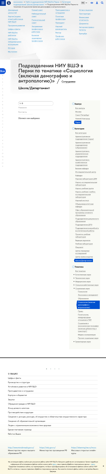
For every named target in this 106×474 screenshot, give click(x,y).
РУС (83, 3)
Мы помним (12, 51)
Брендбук (83, 33)
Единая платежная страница (19, 429)
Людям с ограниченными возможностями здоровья (29, 425)
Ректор (58, 32)
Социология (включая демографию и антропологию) (86, 304)
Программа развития (16, 25)
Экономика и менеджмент (88, 295)
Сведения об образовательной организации (26, 421)
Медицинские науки (83, 281)
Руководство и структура (19, 382)
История (11, 48)
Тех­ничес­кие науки (82, 278)
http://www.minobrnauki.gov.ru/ (21, 447)
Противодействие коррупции (20, 412)
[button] (46, 369)
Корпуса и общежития (17, 395)
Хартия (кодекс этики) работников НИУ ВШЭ (15, 19)
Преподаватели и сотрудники (20, 391)
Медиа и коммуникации (87, 334)
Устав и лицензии (86, 10)
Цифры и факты (14, 29)
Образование (83, 298)
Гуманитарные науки (83, 341)
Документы (83, 23)
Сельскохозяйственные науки (87, 285)
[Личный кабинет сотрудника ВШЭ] (97, 3)
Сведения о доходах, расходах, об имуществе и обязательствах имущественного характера (47, 416)
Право (80, 311)
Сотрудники (68, 81)
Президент (60, 23)
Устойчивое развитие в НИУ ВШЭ (22, 386)
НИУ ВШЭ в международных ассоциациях (14, 41)
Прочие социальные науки (88, 338)
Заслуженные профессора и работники (37, 29)
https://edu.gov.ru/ (48, 447)
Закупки (11, 399)
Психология (82, 291)
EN (86, 3)
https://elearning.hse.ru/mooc (83, 447)
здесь (54, 464)
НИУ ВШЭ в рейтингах (12, 33)
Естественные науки (83, 274)
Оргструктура (84, 13)
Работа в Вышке (14, 434)
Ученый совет (37, 10)
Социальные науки (82, 288)
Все (2, 71)
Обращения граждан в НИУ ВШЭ (21, 404)
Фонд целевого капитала (18, 408)
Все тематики (80, 271)
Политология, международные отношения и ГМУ (85, 317)
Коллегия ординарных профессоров (37, 38)
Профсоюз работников (60, 37)
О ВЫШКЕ (13, 374)
